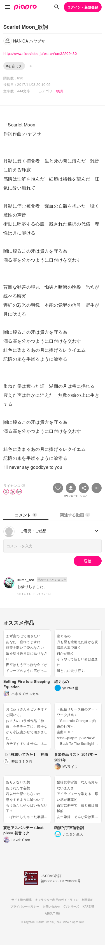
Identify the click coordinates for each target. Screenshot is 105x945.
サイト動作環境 (21, 900)
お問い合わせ (51, 906)
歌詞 (59, 90)
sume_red (25, 579)
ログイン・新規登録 (82, 7)
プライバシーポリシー (24, 906)
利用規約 (87, 900)
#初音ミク (14, 65)
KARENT (89, 906)
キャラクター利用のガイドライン (57, 900)
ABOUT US (52, 913)
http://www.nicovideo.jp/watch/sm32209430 (40, 53)
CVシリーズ (71, 906)
